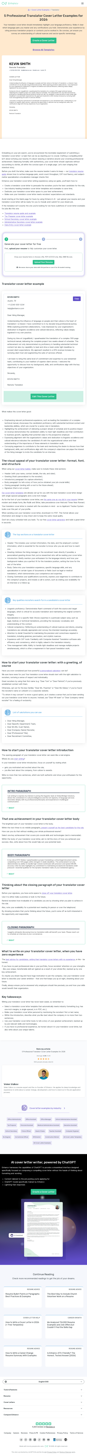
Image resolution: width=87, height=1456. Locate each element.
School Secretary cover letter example (21, 219)
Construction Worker (52, 1137)
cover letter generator (56, 520)
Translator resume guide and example (20, 213)
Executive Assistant (70, 1125)
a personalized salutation (50, 671)
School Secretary (11, 1131)
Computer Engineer (72, 1131)
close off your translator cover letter (57, 893)
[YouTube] (48, 1439)
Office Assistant (31, 1119)
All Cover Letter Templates (72, 1137)
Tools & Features (10, 1390)
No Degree (6, 1137)
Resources (8, 1408)
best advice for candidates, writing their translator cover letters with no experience (40, 959)
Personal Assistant (27, 1125)
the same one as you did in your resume (60, 499)
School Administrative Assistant (66, 1119)
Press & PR (33, 1433)
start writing (19, 759)
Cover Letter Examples (40, 10)
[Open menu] (82, 3)
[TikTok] (39, 1439)
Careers (16, 1433)
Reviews (24, 1433)
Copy (77, 299)
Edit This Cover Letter (43, 396)
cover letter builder (23, 469)
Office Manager (46, 1119)
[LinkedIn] (30, 1439)
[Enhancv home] (10, 3)
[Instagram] (26, 1439)
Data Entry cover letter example (18, 225)
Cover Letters (9, 1402)
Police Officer (26, 1131)
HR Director (37, 1137)
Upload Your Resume (43, 262)
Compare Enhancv (11, 1415)
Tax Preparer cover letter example (19, 216)
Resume (7, 1396)
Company (7, 1433)
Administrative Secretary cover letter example (23, 222)
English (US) (43, 1382)
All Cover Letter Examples (42, 1143)
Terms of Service (76, 1433)
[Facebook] (44, 1439)
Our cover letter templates (13, 493)
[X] (35, 1439)
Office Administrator (14, 1119)
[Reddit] (21, 1439)
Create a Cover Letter (44, 40)
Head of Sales (40, 1131)
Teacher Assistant (55, 1131)
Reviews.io (50, 1427)
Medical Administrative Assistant (48, 1125)
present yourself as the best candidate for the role (62, 828)
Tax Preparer (11, 1125)
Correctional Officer (21, 1137)
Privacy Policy (62, 1433)
